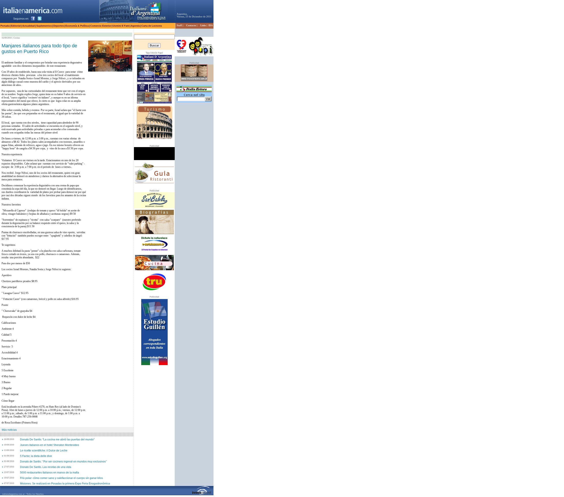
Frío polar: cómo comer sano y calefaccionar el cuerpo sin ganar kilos (61, 478)
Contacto (191, 25)
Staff (179, 25)
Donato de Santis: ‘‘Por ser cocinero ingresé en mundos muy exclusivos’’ (63, 461)
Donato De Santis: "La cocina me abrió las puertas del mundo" (57, 439)
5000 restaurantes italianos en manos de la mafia (49, 472)
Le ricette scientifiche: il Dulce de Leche (43, 450)
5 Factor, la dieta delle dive (36, 456)
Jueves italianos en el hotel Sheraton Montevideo (49, 445)
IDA (210, 25)
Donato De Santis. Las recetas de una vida (45, 467)
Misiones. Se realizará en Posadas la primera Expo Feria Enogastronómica (65, 483)
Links (203, 25)
